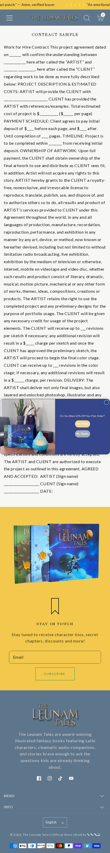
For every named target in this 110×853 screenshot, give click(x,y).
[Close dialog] (106, 402)
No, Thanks (82, 433)
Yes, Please (82, 424)
